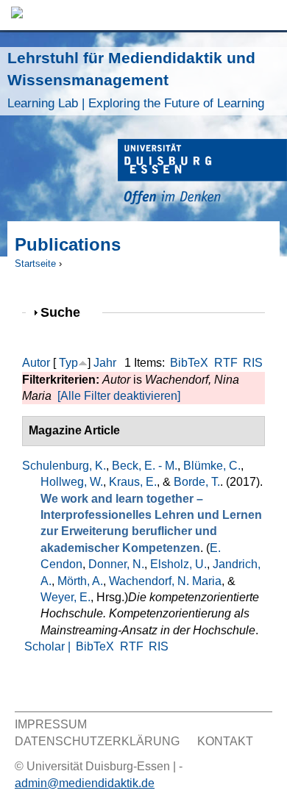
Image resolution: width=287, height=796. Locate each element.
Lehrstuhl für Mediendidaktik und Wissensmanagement (135, 79)
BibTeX (189, 362)
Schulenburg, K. (64, 465)
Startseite (35, 263)
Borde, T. (197, 482)
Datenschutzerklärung (97, 741)
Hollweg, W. (71, 482)
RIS (253, 362)
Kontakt (225, 741)
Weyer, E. (65, 597)
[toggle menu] (268, 15)
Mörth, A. (80, 581)
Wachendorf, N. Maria (165, 581)
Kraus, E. (133, 482)
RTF (226, 362)
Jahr (104, 362)
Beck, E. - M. (144, 465)
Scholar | (49, 646)
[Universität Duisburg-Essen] (202, 174)
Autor (36, 362)
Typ (68, 362)
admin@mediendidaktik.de (85, 783)
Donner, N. (116, 564)
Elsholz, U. (178, 564)
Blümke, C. (212, 465)
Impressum (51, 724)
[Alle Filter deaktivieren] (118, 396)
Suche (66, 312)
